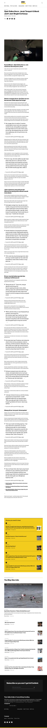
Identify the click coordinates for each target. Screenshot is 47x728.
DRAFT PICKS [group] (28, 6)
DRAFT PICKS (26, 709)
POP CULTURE (13, 6)
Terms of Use (16, 718)
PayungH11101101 (8, 92)
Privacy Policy (10, 718)
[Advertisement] (23, 31)
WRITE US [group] (35, 6)
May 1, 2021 (21, 136)
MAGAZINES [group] (21, 6)
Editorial (6, 9)
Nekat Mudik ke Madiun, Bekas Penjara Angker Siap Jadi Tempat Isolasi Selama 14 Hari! (17, 490)
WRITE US (32, 709)
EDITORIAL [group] (6, 6)
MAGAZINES (19, 709)
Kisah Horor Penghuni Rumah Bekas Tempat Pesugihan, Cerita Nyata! (17, 487)
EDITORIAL (6, 709)
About (5, 718)
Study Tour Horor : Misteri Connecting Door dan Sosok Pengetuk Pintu (16, 484)
